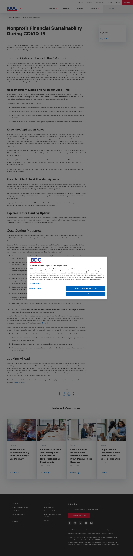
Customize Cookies (35, 288)
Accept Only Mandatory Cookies (86, 288)
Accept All (85, 294)
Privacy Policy (34, 283)
